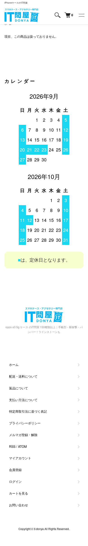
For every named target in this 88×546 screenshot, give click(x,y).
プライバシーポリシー (25, 423)
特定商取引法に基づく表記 (28, 411)
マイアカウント (20, 458)
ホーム (14, 364)
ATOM (22, 446)
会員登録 (15, 469)
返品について (18, 388)
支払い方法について (23, 399)
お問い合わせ (18, 505)
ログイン (15, 481)
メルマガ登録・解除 (23, 434)
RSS (12, 446)
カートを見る (18, 493)
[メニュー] (81, 15)
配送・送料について (23, 376)
